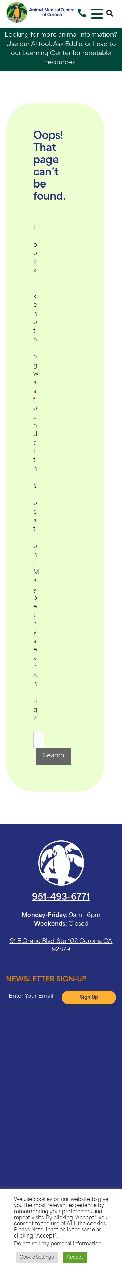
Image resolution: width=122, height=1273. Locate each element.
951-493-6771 (61, 897)
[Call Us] (82, 14)
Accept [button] (75, 1257)
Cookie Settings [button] (37, 1257)
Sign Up (89, 997)
